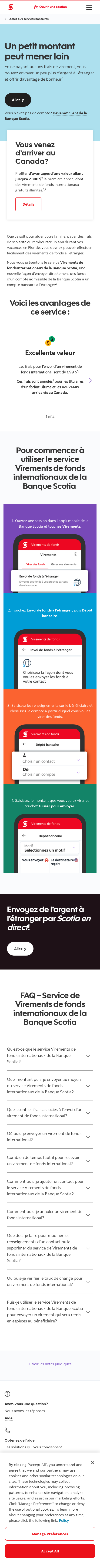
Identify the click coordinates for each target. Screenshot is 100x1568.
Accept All (50, 1551)
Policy (64, 1520)
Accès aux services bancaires (29, 19)
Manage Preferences (50, 1534)
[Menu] (89, 7)
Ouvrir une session (53, 6)
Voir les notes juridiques (51, 1363)
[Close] (92, 1463)
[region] (50, 1510)
